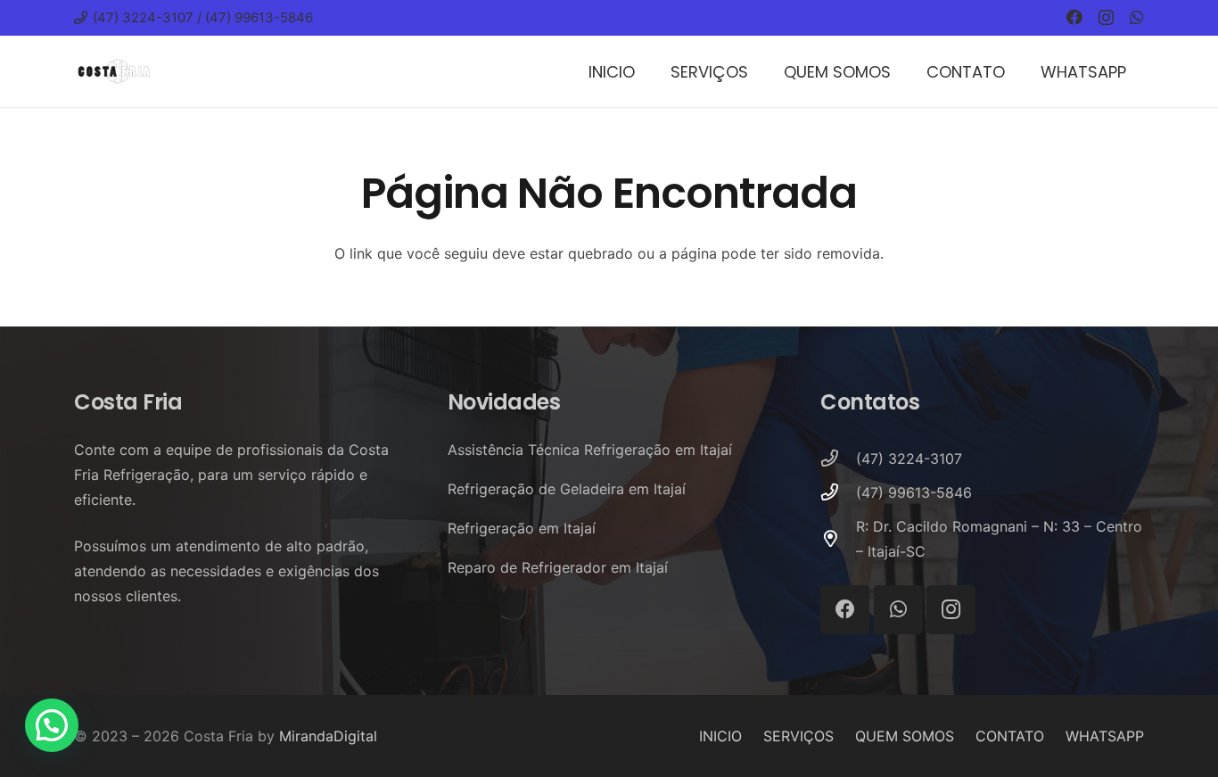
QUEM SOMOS (904, 736)
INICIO (720, 736)
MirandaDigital (328, 736)
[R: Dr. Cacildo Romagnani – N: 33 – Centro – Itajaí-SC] (838, 538)
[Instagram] (1106, 18)
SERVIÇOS (798, 736)
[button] (51, 725)
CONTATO (1009, 736)
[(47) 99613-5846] (838, 492)
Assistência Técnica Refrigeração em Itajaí (590, 450)
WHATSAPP (1105, 736)
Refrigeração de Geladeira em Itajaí (567, 489)
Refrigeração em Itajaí (522, 528)
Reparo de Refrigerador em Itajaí (558, 567)
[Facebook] (1074, 17)
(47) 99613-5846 (914, 492)
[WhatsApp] (1137, 17)
